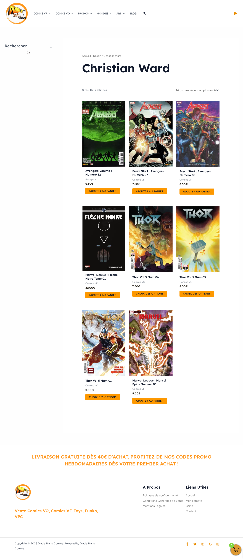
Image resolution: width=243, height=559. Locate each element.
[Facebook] (187, 544)
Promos (83, 13)
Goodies (102, 13)
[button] (49, 13)
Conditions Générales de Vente (163, 501)
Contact (191, 511)
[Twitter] (195, 544)
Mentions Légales (154, 506)
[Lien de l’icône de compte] (235, 13)
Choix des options (150, 293)
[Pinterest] (218, 544)
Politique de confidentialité (160, 495)
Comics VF (40, 13)
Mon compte (194, 501)
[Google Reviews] (210, 544)
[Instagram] (202, 544)
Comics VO (63, 13)
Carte (189, 506)
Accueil (86, 56)
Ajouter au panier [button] (103, 190)
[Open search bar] (28, 53)
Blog (133, 13)
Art (119, 13)
